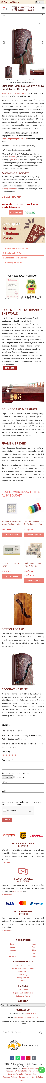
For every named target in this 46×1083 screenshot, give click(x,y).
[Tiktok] (34, 1058)
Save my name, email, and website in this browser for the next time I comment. (22, 803)
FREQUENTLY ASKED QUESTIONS (23, 880)
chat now (34, 80)
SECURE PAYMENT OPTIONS (23, 912)
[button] (4, 43)
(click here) (13, 157)
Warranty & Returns (13, 262)
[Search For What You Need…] (19, 1032)
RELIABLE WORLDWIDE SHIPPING (23, 844)
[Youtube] (28, 1058)
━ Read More (7, 863)
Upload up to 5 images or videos (15, 773)
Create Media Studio (31, 1068)
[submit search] (43, 15)
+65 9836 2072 (30, 1013)
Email (4, 791)
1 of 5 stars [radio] (3, 754)
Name (4, 782)
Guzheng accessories (10, 189)
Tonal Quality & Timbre (15, 253)
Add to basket (16, 212)
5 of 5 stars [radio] (15, 754)
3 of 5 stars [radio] (9, 754)
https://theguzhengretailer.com (14, 139)
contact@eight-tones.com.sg (26, 1017)
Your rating (6, 752)
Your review (7, 760)
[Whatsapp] (18, 1058)
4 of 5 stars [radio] (12, 754)
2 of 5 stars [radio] (6, 754)
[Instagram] (23, 1058)
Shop (10, 93)
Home (4, 93)
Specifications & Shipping (16, 258)
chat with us (17, 891)
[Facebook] (12, 1058)
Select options (34, 534)
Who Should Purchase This (16, 248)
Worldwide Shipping (11, 2)
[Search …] (23, 15)
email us (14, 160)
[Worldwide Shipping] (2, 2)
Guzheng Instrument (20, 93)
